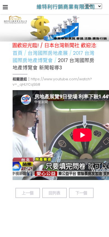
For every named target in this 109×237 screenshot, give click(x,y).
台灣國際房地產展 (48, 53)
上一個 (28, 193)
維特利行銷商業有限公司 (66, 6)
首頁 (18, 53)
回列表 (54, 193)
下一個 (81, 193)
